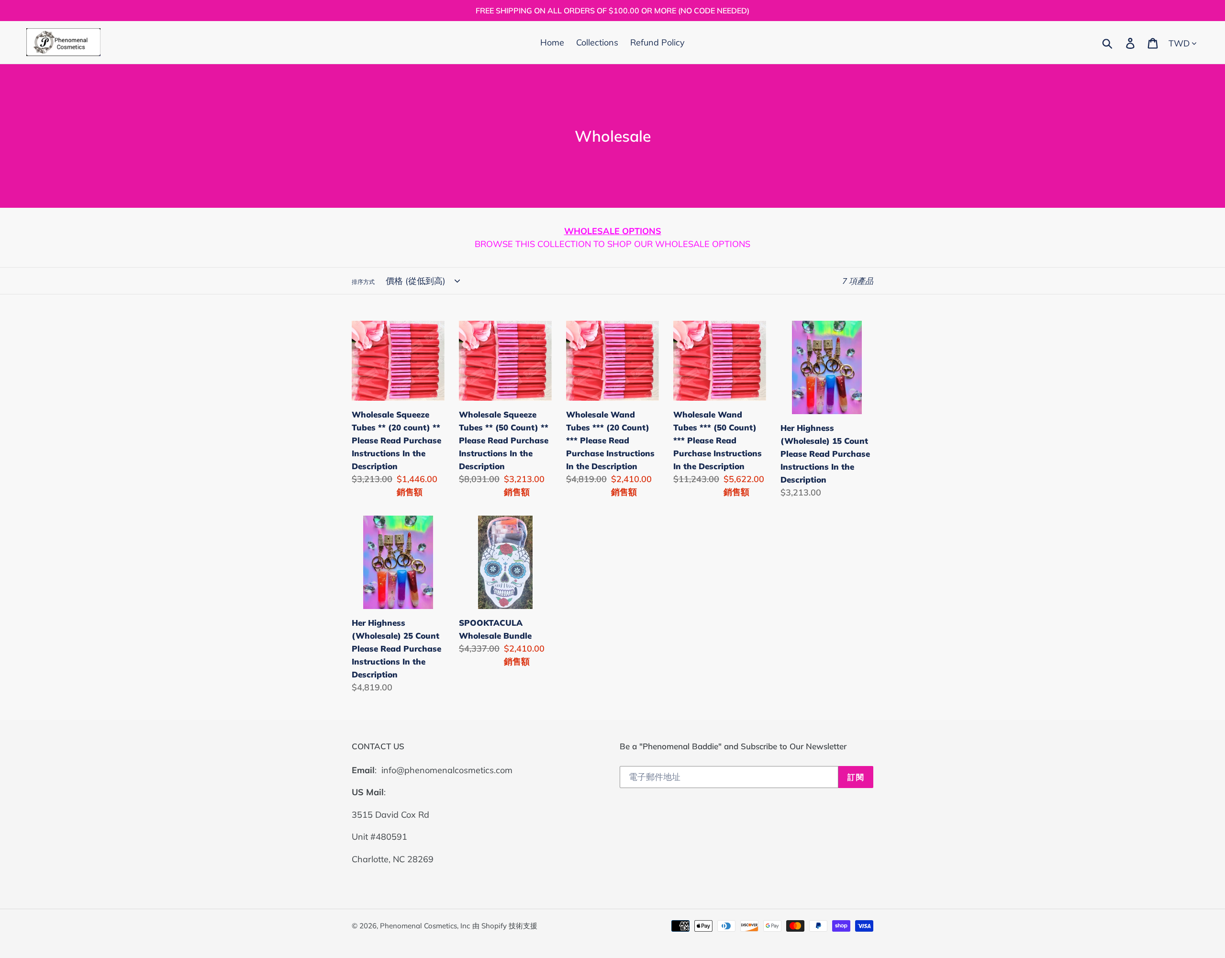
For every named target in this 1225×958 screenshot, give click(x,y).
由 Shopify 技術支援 (504, 925)
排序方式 (363, 281)
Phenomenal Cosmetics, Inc (425, 925)
